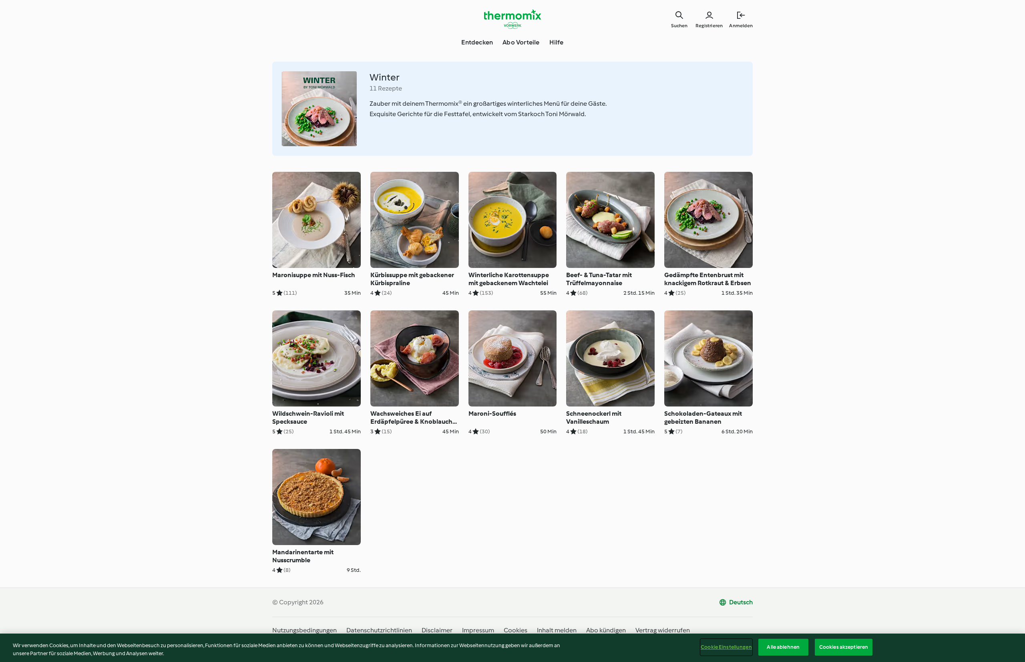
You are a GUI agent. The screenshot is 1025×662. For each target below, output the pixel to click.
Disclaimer (437, 630)
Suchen (679, 25)
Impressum (478, 630)
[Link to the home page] (512, 19)
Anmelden (741, 25)
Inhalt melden (557, 630)
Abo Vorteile (520, 42)
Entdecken (477, 42)
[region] (512, 648)
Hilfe (556, 42)
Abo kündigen (606, 630)
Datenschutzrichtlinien (379, 630)
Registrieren (709, 25)
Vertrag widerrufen (662, 630)
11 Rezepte (386, 88)
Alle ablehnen (783, 647)
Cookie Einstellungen (726, 647)
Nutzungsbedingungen (304, 630)
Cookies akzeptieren (843, 647)
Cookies (515, 630)
